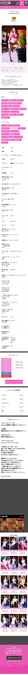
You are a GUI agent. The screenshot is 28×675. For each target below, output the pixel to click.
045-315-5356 (15, 657)
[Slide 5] (14, 64)
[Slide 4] (13, 64)
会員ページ (22, 4)
